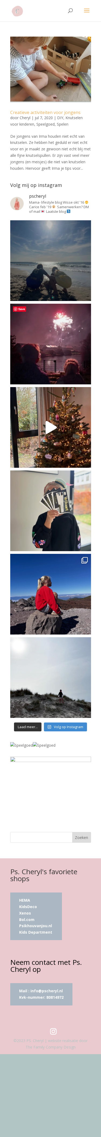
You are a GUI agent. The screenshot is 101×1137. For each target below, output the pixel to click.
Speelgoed (45, 124)
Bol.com (26, 919)
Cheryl (25, 117)
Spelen (62, 124)
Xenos (25, 913)
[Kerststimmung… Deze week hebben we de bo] (50, 427)
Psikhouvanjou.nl (36, 925)
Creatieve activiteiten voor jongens (45, 112)
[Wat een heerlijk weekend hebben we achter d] (50, 677)
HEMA (24, 900)
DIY (60, 117)
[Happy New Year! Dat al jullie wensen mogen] (50, 344)
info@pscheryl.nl (46, 990)
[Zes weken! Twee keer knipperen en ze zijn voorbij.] (50, 260)
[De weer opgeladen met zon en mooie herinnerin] (50, 594)
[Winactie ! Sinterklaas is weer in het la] (50, 510)
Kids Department (35, 932)
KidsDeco (28, 906)
